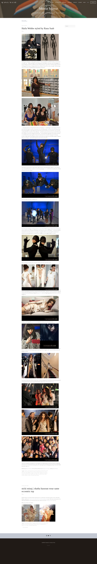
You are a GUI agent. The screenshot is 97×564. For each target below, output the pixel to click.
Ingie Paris (40, 293)
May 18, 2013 (24, 25)
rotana (43, 474)
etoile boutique (39, 471)
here (28, 466)
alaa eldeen (27, 523)
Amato (46, 168)
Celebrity (80, 2)
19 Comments (25, 527)
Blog (88, 2)
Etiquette (75, 2)
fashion (30, 523)
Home (53, 2)
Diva (26, 471)
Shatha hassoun (37, 524)
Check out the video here (51, 500)
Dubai (35, 471)
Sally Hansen (55, 468)
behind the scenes (44, 470)
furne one (23, 473)
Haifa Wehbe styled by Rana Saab (38, 28)
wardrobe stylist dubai (35, 475)
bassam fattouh (38, 470)
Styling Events (58, 2)
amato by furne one (31, 470)
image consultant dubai (35, 473)
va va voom (26, 525)
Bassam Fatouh (29, 468)
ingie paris (42, 473)
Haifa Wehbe (28, 473)
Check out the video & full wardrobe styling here (38, 499)
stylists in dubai (27, 475)
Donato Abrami (30, 471)
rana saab (40, 474)
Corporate (70, 2)
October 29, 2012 (25, 485)
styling (41, 524)
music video (35, 474)
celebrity (23, 471)
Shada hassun (30, 524)
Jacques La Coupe (46, 468)
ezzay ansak (44, 471)
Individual (64, 2)
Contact (93, 2)
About (84, 2)
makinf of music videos (28, 474)
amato (26, 470)
